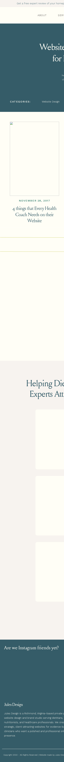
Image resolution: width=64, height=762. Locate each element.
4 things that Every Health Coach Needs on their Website (34, 214)
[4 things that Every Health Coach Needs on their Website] (34, 159)
